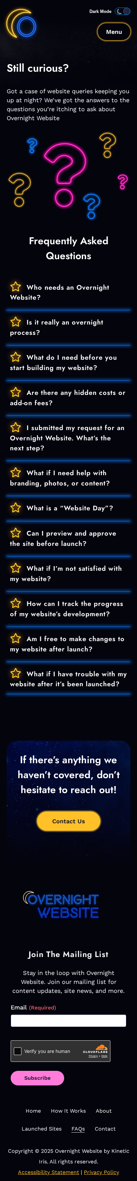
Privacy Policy (101, 1172)
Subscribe (37, 1078)
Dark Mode (100, 11)
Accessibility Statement (48, 1172)
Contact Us (68, 821)
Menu (114, 31)
